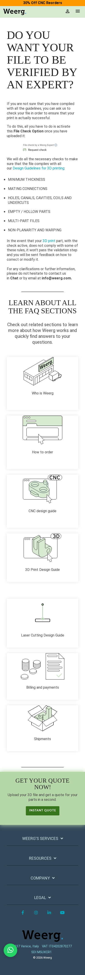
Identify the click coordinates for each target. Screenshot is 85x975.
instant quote (42, 810)
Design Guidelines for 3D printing (38, 168)
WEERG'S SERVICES (40, 838)
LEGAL (40, 897)
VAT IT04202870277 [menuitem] (57, 946)
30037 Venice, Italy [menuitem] (25, 946)
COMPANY (40, 878)
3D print (49, 241)
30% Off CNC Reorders (42, 3)
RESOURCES (40, 858)
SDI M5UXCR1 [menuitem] (41, 952)
